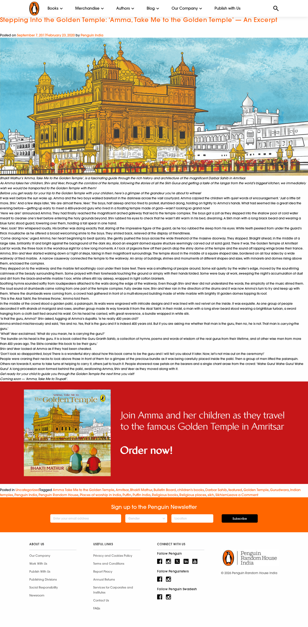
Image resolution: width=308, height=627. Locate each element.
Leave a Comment (243, 495)
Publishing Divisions (43, 579)
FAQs (96, 608)
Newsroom (36, 595)
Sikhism (221, 495)
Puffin (127, 495)
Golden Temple (256, 490)
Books (53, 8)
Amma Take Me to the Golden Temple (83, 490)
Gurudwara (279, 490)
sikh (211, 495)
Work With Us (38, 564)
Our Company (185, 8)
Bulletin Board (165, 490)
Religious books (165, 495)
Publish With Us (39, 571)
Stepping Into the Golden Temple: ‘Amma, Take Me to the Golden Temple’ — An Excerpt (138, 19)
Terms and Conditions (108, 564)
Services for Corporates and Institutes (113, 590)
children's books (190, 490)
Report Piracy (102, 571)
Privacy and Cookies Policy (112, 556)
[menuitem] (53, 8)
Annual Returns (104, 579)
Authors (123, 8)
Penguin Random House (58, 495)
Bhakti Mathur (141, 490)
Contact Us (101, 600)
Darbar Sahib (216, 490)
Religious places (192, 495)
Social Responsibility (43, 587)
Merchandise (87, 8)
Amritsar (122, 490)
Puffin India (141, 495)
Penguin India (92, 35)
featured (235, 490)
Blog (151, 8)
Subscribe (240, 519)
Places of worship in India (100, 495)
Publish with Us (228, 8)
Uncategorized (27, 490)
